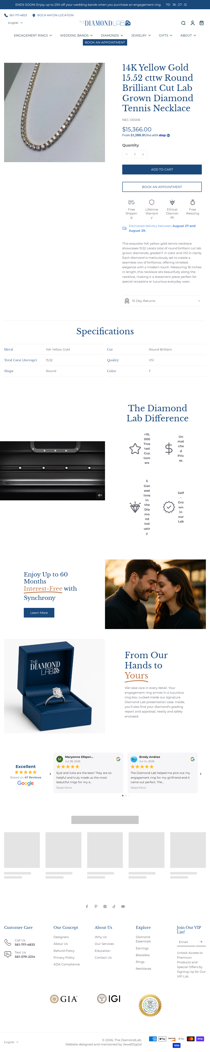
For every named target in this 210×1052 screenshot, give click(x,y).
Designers (61, 937)
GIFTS (163, 35)
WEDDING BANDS (74, 35)
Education (102, 951)
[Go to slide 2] (126, 795)
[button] (162, 169)
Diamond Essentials (143, 939)
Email (183, 942)
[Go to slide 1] (122, 795)
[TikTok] (114, 906)
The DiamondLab (127, 1040)
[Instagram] (105, 906)
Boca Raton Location (55, 15)
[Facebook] (86, 906)
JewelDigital (132, 1044)
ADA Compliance (67, 964)
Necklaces (143, 969)
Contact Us (103, 957)
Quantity (130, 145)
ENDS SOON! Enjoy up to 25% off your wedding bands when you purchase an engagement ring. (101, 5)
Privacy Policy (64, 957)
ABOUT (186, 35)
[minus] (126, 154)
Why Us (101, 937)
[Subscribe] (201, 942)
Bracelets (143, 955)
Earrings (142, 948)
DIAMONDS (110, 35)
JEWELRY (139, 35)
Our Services (104, 944)
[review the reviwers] (118, 759)
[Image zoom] (54, 112)
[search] (183, 23)
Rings (140, 962)
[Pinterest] (95, 906)
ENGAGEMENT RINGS (31, 35)
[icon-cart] (201, 22)
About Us (61, 944)
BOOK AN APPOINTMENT (162, 187)
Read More (64, 788)
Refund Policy (64, 951)
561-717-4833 (18, 15)
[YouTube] (123, 906)
